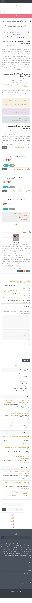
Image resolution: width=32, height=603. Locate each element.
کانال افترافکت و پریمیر (21, 219)
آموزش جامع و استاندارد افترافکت (20, 388)
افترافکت (25, 376)
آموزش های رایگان (27, 573)
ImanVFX (18, 591)
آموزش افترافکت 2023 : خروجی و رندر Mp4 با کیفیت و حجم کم (15, 460)
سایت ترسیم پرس (27, 577)
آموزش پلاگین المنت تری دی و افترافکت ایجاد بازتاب (18, 451)
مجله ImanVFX (24, 383)
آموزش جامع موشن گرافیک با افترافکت (16, 199)
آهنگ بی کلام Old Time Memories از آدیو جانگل (19, 293)
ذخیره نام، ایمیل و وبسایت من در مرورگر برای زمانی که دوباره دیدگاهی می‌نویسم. (16, 343)
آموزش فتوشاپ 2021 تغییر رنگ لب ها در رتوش (16, 104)
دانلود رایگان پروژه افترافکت (21, 390)
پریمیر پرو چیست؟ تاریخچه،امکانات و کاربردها (19, 425)
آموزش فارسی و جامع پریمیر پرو (16, 177)
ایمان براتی (18, 45)
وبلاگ (30, 566)
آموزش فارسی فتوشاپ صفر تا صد (16, 156)
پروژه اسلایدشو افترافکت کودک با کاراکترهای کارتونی (17, 486)
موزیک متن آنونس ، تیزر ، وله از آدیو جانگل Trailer (18, 300)
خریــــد (5, 165)
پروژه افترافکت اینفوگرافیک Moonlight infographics (18, 495)
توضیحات (12, 165)
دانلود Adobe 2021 (23, 386)
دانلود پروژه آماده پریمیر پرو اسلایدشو (18, 120)
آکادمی (29, 570)
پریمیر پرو (25, 378)
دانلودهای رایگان (23, 381)
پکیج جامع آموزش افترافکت (21, 373)
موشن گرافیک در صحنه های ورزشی (19, 112)
